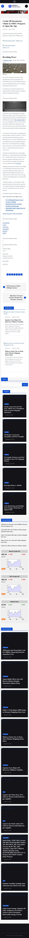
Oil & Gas (5, 29)
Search (4, 379)
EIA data (18, 163)
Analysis (7, 454)
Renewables (5, 837)
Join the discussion (7, 213)
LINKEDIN (6, 229)
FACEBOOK (6, 223)
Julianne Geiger (8, 60)
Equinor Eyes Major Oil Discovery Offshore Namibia (13, 545)
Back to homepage (17, 213)
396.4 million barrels (19, 120)
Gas (4, 880)
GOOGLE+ (6, 227)
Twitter (4, 225)
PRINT (4, 233)
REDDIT (5, 231)
